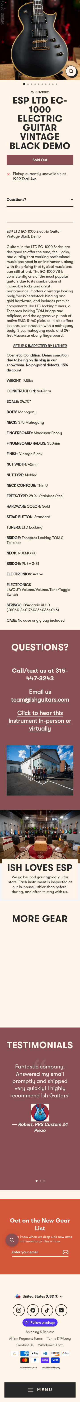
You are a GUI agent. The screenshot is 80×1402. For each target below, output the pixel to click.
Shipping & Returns (40, 1332)
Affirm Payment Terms (26, 1339)
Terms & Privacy (59, 1339)
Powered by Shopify (51, 1367)
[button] (12, 1240)
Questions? (16, 199)
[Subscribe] (64, 1252)
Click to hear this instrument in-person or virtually (40, 721)
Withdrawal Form (51, 1345)
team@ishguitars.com (40, 699)
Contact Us (25, 1345)
